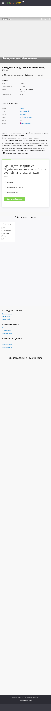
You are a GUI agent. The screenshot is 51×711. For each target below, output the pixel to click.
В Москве (10, 182)
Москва (22, 108)
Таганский (23, 114)
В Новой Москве (12, 192)
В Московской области (15, 187)
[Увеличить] (48, 19)
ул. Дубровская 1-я (26, 117)
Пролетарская (26, 123)
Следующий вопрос (14, 199)
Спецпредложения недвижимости (25, 358)
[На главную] (17, 2)
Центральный (24, 111)
